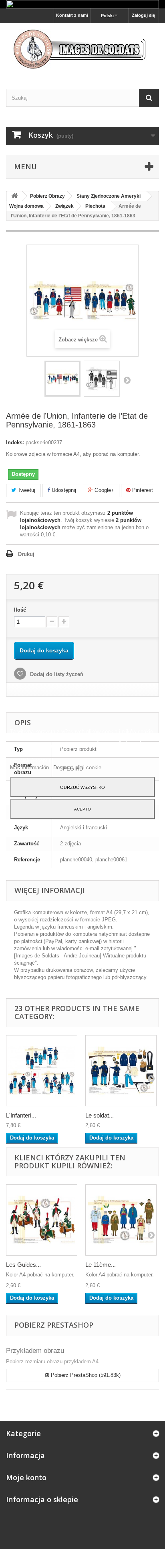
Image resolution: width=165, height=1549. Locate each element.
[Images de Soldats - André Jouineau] (82, 49)
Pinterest (142, 490)
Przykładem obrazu (35, 1350)
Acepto (82, 809)
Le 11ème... (100, 1264)
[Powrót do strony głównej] (14, 196)
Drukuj (26, 554)
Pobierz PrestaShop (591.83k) (85, 1375)
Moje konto (26, 1477)
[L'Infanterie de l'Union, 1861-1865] (41, 1070)
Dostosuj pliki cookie (77, 767)
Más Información (30, 767)
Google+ (103, 490)
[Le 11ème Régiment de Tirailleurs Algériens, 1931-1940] (121, 1220)
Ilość (20, 610)
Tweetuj (25, 490)
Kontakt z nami (72, 15)
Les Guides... (23, 1264)
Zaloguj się (143, 15)
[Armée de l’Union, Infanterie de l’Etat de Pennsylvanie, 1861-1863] (62, 378)
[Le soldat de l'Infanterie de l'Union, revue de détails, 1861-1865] (121, 1070)
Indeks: (15, 442)
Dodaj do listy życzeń (55, 674)
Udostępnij (63, 490)
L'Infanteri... (21, 1115)
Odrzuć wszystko (82, 787)
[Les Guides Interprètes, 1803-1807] (41, 1220)
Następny (127, 380)
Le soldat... (99, 1115)
